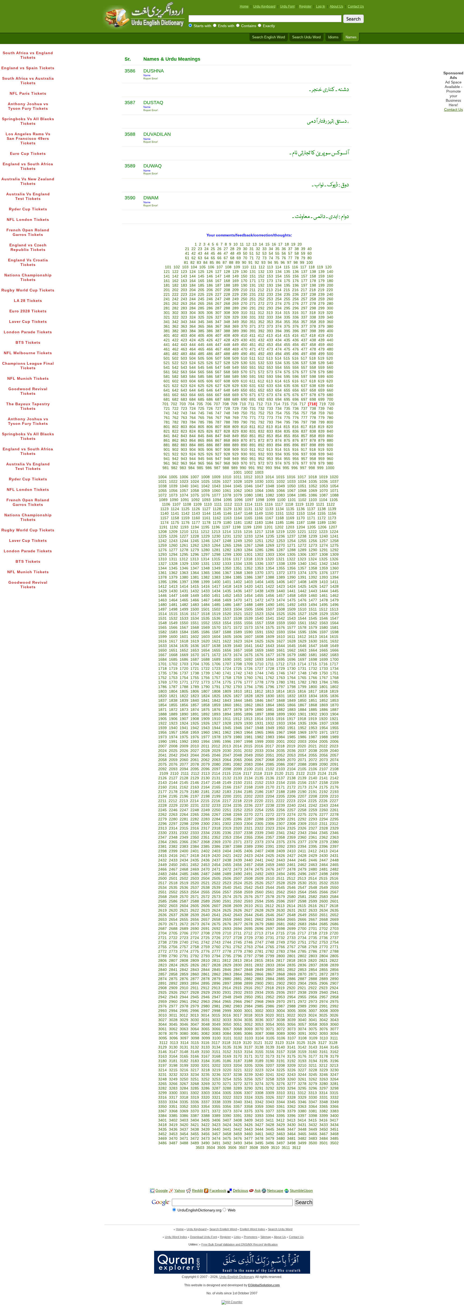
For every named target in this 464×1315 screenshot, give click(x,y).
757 (304, 413)
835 (287, 431)
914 (278, 450)
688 (227, 399)
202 (175, 290)
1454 (248, 596)
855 (287, 436)
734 (278, 409)
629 (235, 386)
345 (201, 322)
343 (184, 322)
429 (235, 340)
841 (167, 436)
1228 (194, 536)
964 (192, 463)
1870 (334, 705)
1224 (334, 532)
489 (235, 354)
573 (270, 372)
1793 (237, 687)
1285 (259, 550)
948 (227, 459)
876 (295, 441)
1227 (184, 536)
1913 (248, 719)
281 (167, 308)
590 (244, 377)
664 (192, 395)
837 (304, 431)
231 (252, 295)
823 (184, 431)
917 (304, 450)
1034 (302, 482)
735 (287, 409)
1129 (227, 509)
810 (244, 427)
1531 (162, 618)
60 (309, 253)
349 (235, 322)
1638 (216, 646)
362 (175, 326)
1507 (270, 609)
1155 (321, 514)
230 (244, 295)
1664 (313, 650)
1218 (269, 532)
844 (192, 436)
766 (209, 418)
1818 (323, 691)
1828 (248, 696)
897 (304, 445)
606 (209, 381)
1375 (313, 573)
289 (235, 308)
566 (209, 372)
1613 (312, 637)
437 (304, 340)
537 (304, 363)
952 (261, 459)
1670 (194, 655)
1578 (302, 628)
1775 (227, 682)
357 (304, 322)
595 (287, 377)
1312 (183, 559)
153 (270, 276)
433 (270, 340)
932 (261, 454)
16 (274, 244)
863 (184, 441)
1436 (237, 591)
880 (330, 441)
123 (184, 272)
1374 (302, 573)
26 (219, 249)
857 (304, 436)
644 (192, 390)
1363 (184, 573)
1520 (227, 614)
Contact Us (356, 6)
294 (278, 308)
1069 (313, 491)
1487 (237, 605)
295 (287, 308)
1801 (323, 687)
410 (244, 336)
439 (321, 340)
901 (167, 450)
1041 (194, 486)
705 (200, 404)
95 (276, 263)
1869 (323, 705)
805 (201, 427)
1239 (313, 536)
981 (165, 468)
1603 (205, 637)
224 (192, 295)
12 (248, 244)
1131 (248, 509)
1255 (302, 541)
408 (227, 336)
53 (264, 253)
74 (271, 258)
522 (175, 363)
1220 (291, 532)
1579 (313, 628)
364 (192, 326)
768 (227, 418)
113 (270, 267)
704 (191, 404)
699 (321, 399)
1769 (162, 682)
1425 (302, 587)
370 (244, 326)
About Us (336, 6)
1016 (291, 477)
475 (287, 349)
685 (201, 399)
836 (295, 431)
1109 (197, 504)
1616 (162, 641)
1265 (227, 545)
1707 (227, 664)
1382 (205, 577)
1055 (162, 491)
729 (235, 409)
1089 (163, 500)
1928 (227, 723)
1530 (334, 614)
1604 (216, 637)
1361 (162, 573)
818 (312, 427)
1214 (226, 532)
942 (175, 459)
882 (175, 445)
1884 (302, 710)
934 (278, 454)
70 (245, 258)
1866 (291, 705)
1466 (194, 600)
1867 (302, 705)
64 (206, 258)
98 (295, 263)
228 (227, 295)
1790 (205, 687)
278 (313, 304)
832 (261, 431)
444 (192, 345)
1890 (184, 714)
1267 (248, 545)
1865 (280, 705)
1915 (269, 719)
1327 (162, 564)
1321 (280, 559)
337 (304, 317)
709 (234, 404)
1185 (280, 523)
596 (295, 377)
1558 (270, 623)
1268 (259, 545)
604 (192, 381)
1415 (194, 587)
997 (303, 468)
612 (261, 381)
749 (235, 413)
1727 (259, 669)
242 (175, 299)
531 (252, 363)
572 (261, 372)
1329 (184, 564)
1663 (302, 650)
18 (287, 244)
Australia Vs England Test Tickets (28, 196)
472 (261, 349)
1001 (237, 472)
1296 (194, 555)
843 (184, 436)
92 (257, 263)
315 (287, 313)
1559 (280, 623)
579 (321, 372)
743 (184, 413)
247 (218, 299)
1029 (248, 482)
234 (278, 295)
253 (270, 299)
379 (321, 326)
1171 (311, 518)
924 (192, 454)
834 (278, 431)
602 (175, 381)
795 (287, 422)
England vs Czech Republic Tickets (28, 247)
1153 (300, 514)
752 (261, 413)
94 (270, 263)
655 (287, 390)
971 (252, 463)
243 (184, 299)
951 (252, 459)
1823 (194, 696)
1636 (194, 646)
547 (218, 368)
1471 (248, 600)
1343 (334, 564)
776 (295, 418)
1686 (184, 660)
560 (330, 368)
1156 (332, 514)
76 (284, 258)
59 (303, 253)
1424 (291, 587)
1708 (237, 664)
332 (261, 317)
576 (295, 372)
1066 (280, 491)
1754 (184, 678)
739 (321, 409)
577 (304, 372)
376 (295, 326)
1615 (334, 637)
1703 (184, 664)
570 (244, 372)
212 (261, 290)
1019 (323, 477)
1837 (162, 701)
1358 (313, 568)
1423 (280, 587)
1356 (291, 568)
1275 (334, 545)
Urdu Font (287, 6)
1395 (162, 582)
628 (227, 386)
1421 (259, 587)
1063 (248, 491)
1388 (270, 577)
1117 (279, 504)
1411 (334, 582)
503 (184, 358)
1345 (173, 568)
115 (287, 267)
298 (313, 308)
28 (232, 249)
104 (194, 267)
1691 (237, 660)
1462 (334, 596)
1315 (216, 559)
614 (278, 381)
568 (227, 372)
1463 (162, 600)
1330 (194, 564)
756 (295, 413)
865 (201, 441)
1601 (184, 637)
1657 (237, 650)
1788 (184, 687)
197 (304, 285)
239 (321, 295)
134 (278, 272)
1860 (227, 705)
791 (252, 422)
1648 (323, 646)
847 (218, 436)
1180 (227, 523)
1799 (302, 687)
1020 (334, 477)
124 (192, 272)
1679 (291, 655)
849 (235, 436)
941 (167, 459)
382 (175, 331)
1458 (291, 596)
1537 (227, 618)
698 (313, 399)
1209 (173, 532)
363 (184, 326)
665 (201, 395)
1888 (162, 714)
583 (184, 377)
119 (320, 267)
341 (167, 322)
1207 (333, 527)
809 (235, 427)
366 (209, 326)
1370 (259, 573)
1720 (184, 669)
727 (218, 409)
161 (167, 281)
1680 (302, 655)
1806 (194, 691)
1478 (323, 600)
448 (227, 345)
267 (218, 304)
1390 (291, 577)
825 (201, 431)
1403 (248, 582)
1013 (259, 477)
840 (330, 431)
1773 (205, 682)
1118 (289, 504)
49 (239, 253)
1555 (237, 623)
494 (278, 354)
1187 (300, 523)
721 (167, 409)
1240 (323, 536)
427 (218, 340)
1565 (162, 628)
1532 (173, 618)
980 (330, 463)
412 (261, 336)
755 (287, 413)
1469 (227, 600)
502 (175, 358)
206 (209, 290)
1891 (194, 714)
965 (201, 463)
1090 (174, 500)
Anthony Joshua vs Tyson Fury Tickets (28, 106)
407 (218, 336)
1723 (216, 669)
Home (244, 6)
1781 (291, 682)
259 (321, 299)
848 (227, 436)
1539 (248, 618)
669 (235, 395)
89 (237, 263)
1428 (334, 587)
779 (321, 418)
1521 (237, 614)
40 (309, 249)
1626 (270, 641)
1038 (162, 486)
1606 (237, 637)
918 (312, 450)
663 (184, 395)
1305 (291, 555)
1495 (323, 605)
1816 (302, 691)
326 (209, 317)
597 (304, 377)
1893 (216, 714)
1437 (248, 591)
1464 (173, 600)
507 (218, 358)
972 (261, 463)
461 (167, 349)
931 (252, 454)
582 (175, 377)
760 (330, 413)
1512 (323, 609)
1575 (270, 628)
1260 (173, 545)
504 (192, 358)
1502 (216, 609)
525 (201, 363)
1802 (334, 687)
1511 (313, 609)
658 (313, 390)
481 (167, 354)
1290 (313, 550)
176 (295, 281)
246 (209, 299)
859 (321, 436)
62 (193, 258)
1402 (237, 582)
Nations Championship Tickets (28, 277)
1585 (194, 632)
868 (227, 441)
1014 (269, 477)
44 (206, 253)
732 (261, 409)
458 (313, 345)
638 (313, 386)
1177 (196, 523)
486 (209, 354)
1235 (270, 536)
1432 (194, 591)
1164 (238, 518)
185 (201, 285)
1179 (217, 523)
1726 (248, 669)
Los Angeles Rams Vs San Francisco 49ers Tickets (28, 138)
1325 (323, 559)
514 (278, 358)
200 (330, 285)
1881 (270, 710)
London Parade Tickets (28, 332)
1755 (194, 678)
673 (270, 395)
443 (184, 345)
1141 (175, 514)
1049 (280, 486)
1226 (173, 536)
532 (261, 363)
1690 (227, 660)
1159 (185, 518)
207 (218, 290)
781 (167, 422)
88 (231, 263)
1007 (194, 477)
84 (205, 263)
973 (270, 463)
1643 (270, 646)
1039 (173, 486)
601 (167, 381)
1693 (259, 660)
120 (328, 267)
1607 (248, 637)
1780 (280, 682)
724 (192, 409)
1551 (194, 623)
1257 (323, 541)
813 (269, 427)
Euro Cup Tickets (28, 154)
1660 (270, 650)
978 (313, 463)
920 (330, 450)
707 (217, 404)
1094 (217, 500)
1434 (216, 591)
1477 (313, 600)
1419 (237, 587)
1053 (323, 486)
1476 (302, 600)
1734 (334, 669)
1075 (194, 495)
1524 (270, 614)
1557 (259, 623)
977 (304, 463)
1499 (184, 609)
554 (278, 368)
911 (252, 450)
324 (192, 317)
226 (209, 295)
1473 (270, 600)
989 (234, 468)
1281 (216, 550)
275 (287, 304)
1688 (205, 660)
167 (218, 281)
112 (262, 267)
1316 (226, 559)
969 (235, 463)
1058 (194, 491)
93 (263, 263)
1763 (280, 678)
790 (244, 422)
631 (252, 386)
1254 (291, 541)
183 (184, 285)
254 (278, 299)
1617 (173, 641)
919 (321, 450)
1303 (270, 555)
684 (192, 399)
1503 (227, 609)
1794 (248, 687)
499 (321, 354)
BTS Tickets (28, 343)
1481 (173, 605)
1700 (334, 660)
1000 (330, 468)
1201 (268, 527)
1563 (323, 623)
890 (244, 445)
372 (261, 326)
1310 (162, 559)
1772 (194, 682)
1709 (248, 664)
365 (201, 326)
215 (287, 290)
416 (295, 336)
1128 (217, 509)
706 (208, 404)
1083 (280, 495)
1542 (280, 618)
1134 (280, 509)
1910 (216, 719)
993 (269, 468)
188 (227, 285)
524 (192, 363)
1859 (216, 705)
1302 (259, 555)
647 (218, 390)
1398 (194, 582)
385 (201, 331)
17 (280, 244)
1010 (227, 477)
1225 (162, 536)
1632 (334, 641)
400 (330, 331)
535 (287, 363)
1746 (280, 673)
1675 (248, 655)
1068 (302, 491)
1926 (205, 723)
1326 (334, 559)
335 (287, 317)
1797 (280, 687)
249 (235, 299)
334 (278, 317)
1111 (218, 504)
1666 (334, 650)
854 (278, 436)
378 (313, 326)
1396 (173, 582)
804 (192, 427)
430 (244, 340)
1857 (194, 705)
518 (312, 358)
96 (283, 263)
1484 (205, 605)
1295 (184, 555)
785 (201, 422)
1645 (291, 646)
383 (184, 331)
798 (313, 422)
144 (192, 276)
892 (261, 445)
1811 (248, 691)
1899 (280, 714)
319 (321, 313)
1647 (313, 646)
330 (244, 317)
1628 (291, 641)
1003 (259, 472)
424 (192, 340)
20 (300, 244)
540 (330, 363)
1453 (237, 596)
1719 (173, 669)
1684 (162, 660)
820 (330, 427)
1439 (270, 591)
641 (167, 390)
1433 (205, 591)
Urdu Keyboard (264, 6)
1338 (280, 564)
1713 (291, 664)
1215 (237, 532)
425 (201, 340)
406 (209, 336)
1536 (216, 618)
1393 (323, 577)
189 (235, 285)
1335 (248, 564)
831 (252, 431)
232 (261, 295)
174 (278, 281)
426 (209, 340)
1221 (302, 532)
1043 (216, 486)
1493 (302, 605)
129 (235, 272)
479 (321, 349)
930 (244, 454)
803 (184, 427)
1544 (302, 618)
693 (270, 399)
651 (252, 390)
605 (201, 381)
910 (244, 450)
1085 (302, 495)
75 (277, 258)
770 (244, 418)
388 (227, 331)
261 (167, 304)
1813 (269, 691)
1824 (205, 696)
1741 (227, 673)
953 (270, 459)
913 (269, 450)
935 (287, 454)
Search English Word (268, 37)
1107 (176, 504)
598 (313, 377)
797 (304, 422)
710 (243, 404)
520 (330, 358)
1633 (162, 646)
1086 (313, 495)
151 (252, 276)
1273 (313, 545)
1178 (206, 523)
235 (287, 295)
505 (201, 358)
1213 (216, 532)
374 (278, 326)
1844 (237, 701)
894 (278, 445)
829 (235, 431)
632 (261, 386)
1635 (184, 646)
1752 (162, 678)
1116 (269, 504)
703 (182, 404)
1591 (259, 632)
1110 (208, 504)
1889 (173, 714)
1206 (322, 527)
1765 (302, 678)
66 (219, 258)
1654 (205, 650)
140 (330, 272)
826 (209, 431)
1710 (259, 664)
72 (258, 258)
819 (321, 427)
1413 (173, 587)
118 (312, 267)
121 (167, 272)
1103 (313, 500)
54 (271, 253)
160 (330, 276)
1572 (237, 628)
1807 (205, 691)
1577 (291, 628)
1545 (313, 618)
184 (192, 285)
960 (330, 459)
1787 (173, 687)
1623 (237, 641)
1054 (334, 486)
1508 (280, 609)
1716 (323, 664)
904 (192, 450)
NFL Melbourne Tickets (28, 353)
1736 (173, 673)
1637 (205, 646)
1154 (311, 514)
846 (209, 436)
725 (201, 409)
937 (304, 454)
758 (313, 413)
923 (184, 454)
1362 (173, 573)
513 (269, 358)
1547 (334, 618)
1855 (173, 705)
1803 (162, 691)
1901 (302, 714)
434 (278, 340)
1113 (238, 504)
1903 (323, 714)
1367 (227, 573)
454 (278, 345)
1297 (205, 555)
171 (252, 281)
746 (209, 413)
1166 (259, 518)
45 (213, 253)
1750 (323, 673)
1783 (313, 682)
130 (244, 272)
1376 (323, 573)
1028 (237, 482)
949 (235, 459)
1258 (334, 541)
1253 (280, 541)
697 (304, 399)
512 (261, 358)
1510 (302, 609)
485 (201, 354)
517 (304, 358)
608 (227, 381)
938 (313, 454)
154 (278, 276)
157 (304, 276)
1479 (334, 600)
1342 (323, 564)
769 (235, 418)
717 (302, 404)
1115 (259, 504)
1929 (237, 723)
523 (184, 363)
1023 (184, 482)
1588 (227, 632)
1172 (321, 518)
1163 (227, 518)
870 (244, 441)
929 (235, 454)
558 (313, 368)
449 (235, 345)
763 (184, 418)
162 (175, 281)
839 (321, 431)
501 (167, 358)
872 (261, 441)
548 (227, 368)
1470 (237, 600)
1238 (302, 536)
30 (245, 249)
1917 (291, 719)
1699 (323, 660)
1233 (248, 536)
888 (227, 445)
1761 (259, 678)
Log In (320, 6)
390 (244, 331)
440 (330, 340)
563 (184, 372)
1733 (323, 669)
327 (218, 317)
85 (212, 263)
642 (175, 390)
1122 (331, 504)
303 (184, 313)
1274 (323, 545)
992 (260, 468)
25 (213, 249)
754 (278, 413)
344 (192, 322)
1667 (162, 655)
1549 (173, 623)
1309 (334, 555)
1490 (270, 605)
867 (218, 441)
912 (261, 450)
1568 (194, 628)
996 (294, 468)
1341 (313, 564)
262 (175, 304)
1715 (312, 664)
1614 (323, 637)
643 (184, 390)
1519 (216, 614)
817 (304, 427)
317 (304, 313)
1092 (195, 500)
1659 (259, 650)
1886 (323, 710)
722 (175, 409)
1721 (194, 669)
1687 (194, 660)
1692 (248, 660)
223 (184, 295)
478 (313, 349)
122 (175, 272)
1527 (302, 614)
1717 (334, 664)
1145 (217, 514)
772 (261, 418)
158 (313, 276)
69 (239, 258)
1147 (238, 514)
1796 (270, 687)
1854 (162, 705)
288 (227, 308)
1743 (248, 673)
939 (321, 454)
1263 (205, 545)
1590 (248, 632)
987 (217, 468)
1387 (259, 577)
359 (321, 322)
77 (290, 258)
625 (201, 386)
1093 (206, 500)
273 (270, 304)
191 (252, 285)
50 (245, 253)
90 (244, 263)
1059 (205, 491)
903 (184, 450)
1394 (334, 577)
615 (287, 381)
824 (192, 431)
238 (313, 295)
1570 (216, 628)
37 (290, 249)
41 (187, 253)
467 (218, 349)
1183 (259, 523)
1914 (259, 719)
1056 (173, 491)
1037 (334, 482)
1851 (313, 701)
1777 (248, 682)
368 (227, 326)
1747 (291, 673)
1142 (185, 514)
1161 (206, 518)
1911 (227, 719)
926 (209, 454)
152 (261, 276)
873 (270, 441)
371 (252, 326)
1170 (300, 518)
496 (295, 354)
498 (313, 354)
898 (313, 445)
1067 (291, 491)
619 (321, 381)
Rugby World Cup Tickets (28, 290)
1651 (173, 650)
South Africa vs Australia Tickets (28, 80)
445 (201, 345)
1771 (184, 682)
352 (261, 322)
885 (201, 445)
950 (244, 459)
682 (175, 399)
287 (218, 308)
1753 (173, 678)
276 (295, 304)
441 (167, 345)
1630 (313, 641)
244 (192, 299)
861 (167, 441)
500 (330, 354)
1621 (216, 641)
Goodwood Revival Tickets (28, 391)
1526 (291, 614)
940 (330, 454)
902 (175, 450)
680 (330, 395)
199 (321, 285)
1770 (173, 682)
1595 (302, 632)
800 (330, 422)
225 (201, 295)
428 (227, 340)
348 (227, 322)
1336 (259, 564)
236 (295, 295)
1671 (205, 655)
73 (264, 258)
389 (235, 331)
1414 (184, 587)
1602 (194, 637)
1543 (291, 618)
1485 (216, 605)
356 (295, 322)
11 (242, 244)
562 (175, 372)
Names (351, 37)
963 (184, 463)
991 (251, 468)
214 (278, 290)
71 (251, 258)
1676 (259, 655)
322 (175, 317)
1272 (302, 545)
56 (284, 253)
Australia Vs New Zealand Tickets (28, 181)
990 (243, 468)
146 (209, 276)
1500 (194, 609)
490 (244, 354)
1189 (321, 523)
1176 (185, 523)
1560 (291, 623)
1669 (184, 655)
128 (227, 272)
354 (278, 322)
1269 (270, 545)
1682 (323, 655)
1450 (205, 596)
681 (167, 399)
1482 (184, 605)
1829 (259, 696)
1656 (227, 650)
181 (167, 285)
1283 (237, 550)
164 (192, 281)
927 (218, 454)
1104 (323, 500)
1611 (291, 637)
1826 (227, 696)
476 (295, 349)
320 (330, 313)
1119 (299, 504)
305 (201, 313)
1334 (237, 564)
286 (209, 308)
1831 (280, 696)
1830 (270, 696)
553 (270, 368)
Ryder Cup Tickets (28, 209)
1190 (332, 523)
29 (239, 249)
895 (287, 445)
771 (252, 418)
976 (295, 463)
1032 (280, 482)
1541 (270, 618)
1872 (173, 710)
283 (184, 308)
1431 (184, 591)
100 (309, 263)
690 (244, 399)
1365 (205, 573)
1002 (248, 472)
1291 (323, 550)
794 (278, 422)
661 (167, 395)
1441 (291, 591)
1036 (323, 482)
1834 (313, 696)
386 (209, 331)
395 (287, 331)
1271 (291, 545)
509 (235, 358)
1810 (237, 691)
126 (209, 272)
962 (175, 463)
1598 (334, 632)
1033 (291, 482)
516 (295, 358)
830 (244, 431)
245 (201, 299)
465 (201, 349)
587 (218, 377)
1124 (175, 509)
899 (321, 445)
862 (175, 441)
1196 (216, 527)
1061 (227, 491)
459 (321, 345)
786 (209, 422)
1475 (291, 600)
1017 (302, 477)
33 (264, 249)
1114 (248, 504)
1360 (334, 568)
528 (227, 363)
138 (313, 272)
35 (277, 249)
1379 (173, 577)
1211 (194, 532)
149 (235, 276)
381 (167, 331)
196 (295, 285)
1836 (334, 696)
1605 (227, 637)
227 (218, 295)
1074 (184, 495)
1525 (280, 614)
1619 (194, 641)
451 (252, 345)
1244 (184, 541)
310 (244, 313)
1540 (259, 618)
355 (287, 322)
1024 (194, 482)
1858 (205, 705)
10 (235, 244)
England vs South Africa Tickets (28, 166)
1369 (248, 573)
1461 (323, 596)
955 (287, 459)
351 (252, 322)
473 (270, 349)
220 (330, 290)
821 (167, 431)
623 (184, 386)
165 (201, 281)
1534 (194, 618)
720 (331, 404)
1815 (291, 691)
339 (321, 317)
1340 (302, 564)
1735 (162, 673)
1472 (259, 600)
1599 (162, 637)
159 (321, 276)
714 (277, 404)
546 (209, 368)
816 (295, 427)
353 (270, 322)
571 (252, 372)
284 (192, 308)
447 (218, 345)
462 (175, 349)
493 (270, 354)
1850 (302, 701)
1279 (194, 550)
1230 (216, 536)
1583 (173, 632)
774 (278, 418)
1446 (162, 596)
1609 (270, 637)
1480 (162, 605)
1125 (185, 509)
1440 (280, 591)
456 (295, 345)
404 (192, 336)
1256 (313, 541)
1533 (184, 618)
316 (295, 313)
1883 (291, 710)
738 (313, 409)
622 (175, 386)
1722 (205, 669)
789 (235, 422)
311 (252, 313)
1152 (290, 514)
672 (261, 395)
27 (226, 249)
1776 (237, 682)
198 (313, 285)
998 (312, 468)
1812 (259, 691)
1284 (248, 550)
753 (270, 413)
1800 (313, 687)
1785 (334, 682)
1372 (280, 573)
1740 (216, 673)
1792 (227, 687)
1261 (184, 545)
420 (330, 336)
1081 (259, 495)
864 (192, 441)
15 (267, 244)
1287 (280, 550)
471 (252, 349)
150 (244, 276)
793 (270, 422)
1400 (216, 582)
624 (192, 386)
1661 (280, 650)
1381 (194, 577)
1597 (323, 632)
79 (303, 258)
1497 (162, 609)
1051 (302, 486)
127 (218, 272)
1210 (184, 532)
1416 (205, 587)
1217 (259, 532)
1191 (163, 527)
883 (184, 445)
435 (287, 340)
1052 (313, 486)
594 (278, 377)
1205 (311, 527)
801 (167, 427)
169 (235, 281)
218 (312, 290)
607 (218, 381)
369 (235, 326)
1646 (302, 646)
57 (290, 253)
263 (184, 304)
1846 (259, 701)
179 (321, 281)
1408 (302, 582)
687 (218, 399)
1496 (334, 605)
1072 (162, 495)
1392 (313, 577)
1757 (216, 678)
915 (287, 450)
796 (295, 422)
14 (261, 244)
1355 (280, 568)
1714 (302, 664)
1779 (270, 682)
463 (184, 349)
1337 (270, 564)
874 (278, 441)
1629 (302, 641)
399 (321, 331)
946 (209, 459)
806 (209, 427)
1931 (259, 723)
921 (167, 454)
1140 (164, 514)
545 (201, 368)
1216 (248, 532)
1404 (259, 582)
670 (244, 395)
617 (304, 381)
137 (304, 272)
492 (261, 354)
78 (297, 258)
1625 (259, 641)
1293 (162, 555)
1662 (291, 650)
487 (218, 354)
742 (175, 413)
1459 (302, 596)
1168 (280, 518)
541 (167, 368)
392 (261, 331)
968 (227, 463)
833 (270, 431)
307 (218, 313)
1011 (237, 477)
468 (227, 349)
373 (270, 326)
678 (313, 395)
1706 (216, 664)
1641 (248, 646)
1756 (205, 678)
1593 (280, 632)
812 (261, 427)
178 (313, 281)
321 (167, 317)
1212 (205, 532)
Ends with (226, 26)
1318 (248, 559)
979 (321, 463)
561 (167, 372)
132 (261, 272)
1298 (216, 555)
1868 (313, 705)
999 (320, 468)
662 (175, 395)
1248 (227, 541)
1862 (248, 705)
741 (167, 413)
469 (235, 349)
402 (175, 336)
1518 (205, 614)
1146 (227, 514)
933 (270, 454)
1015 (280, 477)
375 (287, 326)
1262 (194, 545)
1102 (302, 500)
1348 (205, 568)
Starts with (202, 26)
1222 (312, 532)
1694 (270, 660)
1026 (216, 482)
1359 (323, 568)
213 (269, 290)
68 (232, 258)
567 (218, 372)
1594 (291, 632)
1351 (237, 568)
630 (244, 386)
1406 (280, 582)
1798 (291, 687)
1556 (248, 623)
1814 (280, 691)
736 (295, 409)
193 (270, 285)
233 (270, 295)
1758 (227, 678)
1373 (291, 573)
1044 (227, 486)
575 (287, 372)
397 (304, 331)
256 (295, 299)
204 (192, 290)
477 (304, 349)
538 (313, 363)
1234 (259, 536)
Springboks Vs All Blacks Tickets (28, 121)
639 (321, 386)
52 (258, 253)
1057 (184, 491)
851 (252, 436)
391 (252, 331)
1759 (237, 678)
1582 (162, 632)
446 (209, 345)
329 (235, 317)
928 (227, 454)
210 (244, 290)
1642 (259, 646)
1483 (194, 605)
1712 (280, 664)
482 (175, 354)
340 (330, 317)
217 (304, 290)
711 (251, 404)
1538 (237, 618)
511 (252, 358)
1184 (269, 523)
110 (245, 267)
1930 (248, 723)
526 (209, 363)
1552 (205, 623)
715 (285, 404)
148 (227, 276)
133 (270, 272)
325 (201, 317)
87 (225, 263)
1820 (162, 696)
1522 (248, 614)
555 (287, 368)
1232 (237, 536)
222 (175, 295)
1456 (270, 596)
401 (167, 336)
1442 (302, 591)
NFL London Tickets (28, 220)
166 (209, 281)
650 (244, 390)
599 (321, 377)
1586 (205, 632)
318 (312, 313)
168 (227, 281)
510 (244, 358)
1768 (334, 678)
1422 (270, 587)
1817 (312, 691)
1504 (237, 609)
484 (192, 354)
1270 (280, 545)
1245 (194, 541)
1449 (194, 596)
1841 (205, 701)
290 (244, 308)
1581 (334, 628)
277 (304, 304)
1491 (280, 605)
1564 (334, 623)
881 (167, 445)
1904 (334, 714)
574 (278, 372)
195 (287, 285)
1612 (302, 637)
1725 (237, 669)
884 (192, 445)
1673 (227, 655)
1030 (259, 482)
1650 (162, 650)
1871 (162, 710)
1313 (194, 559)
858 (313, 436)
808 (227, 427)
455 (287, 345)
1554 (227, 623)
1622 (227, 641)
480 (330, 349)
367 (218, 326)
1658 (248, 650)
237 (304, 295)
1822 (184, 696)
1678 (280, 655)
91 (250, 263)
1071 (334, 491)
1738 (194, 673)
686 (209, 399)
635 (287, 386)
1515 (173, 614)
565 (201, 372)
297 (304, 308)
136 (295, 272)
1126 (196, 509)
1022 (173, 482)
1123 (164, 509)
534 (278, 363)
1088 (334, 495)
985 (200, 468)
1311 (173, 559)
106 (211, 267)
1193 (184, 527)
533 (270, 363)
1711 (270, 664)
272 (261, 304)
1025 (205, 482)
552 (261, 368)
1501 (205, 609)
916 (295, 450)
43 (200, 253)
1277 (173, 550)
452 (261, 345)
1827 (237, 696)
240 (330, 295)
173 (270, 281)
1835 (323, 696)
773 (270, 418)
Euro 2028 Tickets (28, 311)
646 (209, 390)
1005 (173, 477)
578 (313, 372)
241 (167, 299)
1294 (173, 555)
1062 (237, 491)
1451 (216, 596)
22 (193, 249)
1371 (270, 573)
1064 (259, 491)
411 (252, 336)
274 (278, 304)
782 (175, 422)
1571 (227, 628)
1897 (259, 714)
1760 (248, 678)
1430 (173, 591)
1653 (194, 650)
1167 (269, 518)
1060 (216, 491)
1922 (162, 723)
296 (295, 308)
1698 (313, 660)
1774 (216, 682)
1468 (216, 600)
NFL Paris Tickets (28, 94)
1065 (270, 491)
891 (252, 445)
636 (295, 386)
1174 (164, 523)
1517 (194, 614)
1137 (311, 509)
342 (175, 322)
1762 (270, 678)
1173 (332, 518)
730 (244, 409)
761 (167, 418)
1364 (194, 573)
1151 (280, 514)
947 (218, 459)
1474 (280, 600)
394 (278, 331)
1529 (323, 614)
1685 (173, 660)
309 (235, 313)
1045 (237, 486)
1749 (313, 673)
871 (252, 441)
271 (252, 304)
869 (235, 441)
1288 (291, 550)
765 (201, 418)
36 (284, 249)
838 (313, 431)
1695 (280, 660)
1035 (313, 482)
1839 (184, 701)
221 (167, 295)
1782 (302, 682)
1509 (291, 609)
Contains (248, 26)
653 (270, 390)
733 (270, 409)
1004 (162, 477)
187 (218, 285)
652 (261, 390)
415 (287, 336)
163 (184, 281)
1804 (173, 691)
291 (252, 308)
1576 (280, 628)
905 (201, 450)
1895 (237, 714)
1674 (237, 655)
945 (201, 459)
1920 (323, 719)
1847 (270, 701)
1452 (227, 596)
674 (278, 395)
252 (261, 299)
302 (175, 313)
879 (321, 441)
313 (269, 313)
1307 (313, 555)
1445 (334, 591)
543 (184, 368)
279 (321, 304)
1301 (248, 555)
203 (184, 290)
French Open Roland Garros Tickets (27, 232)
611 (252, 381)
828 (227, 431)
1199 (247, 527)
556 (295, 368)
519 (321, 358)
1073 (173, 495)
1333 (227, 564)
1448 (184, 596)
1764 (291, 678)
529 (235, 363)
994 (277, 468)
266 (209, 304)
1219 (280, 532)
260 (330, 299)
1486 (227, 605)
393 (270, 331)
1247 (216, 541)
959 (321, 459)
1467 (205, 600)
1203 (290, 527)
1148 (248, 514)
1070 (323, 491)
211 (252, 290)
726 (209, 409)
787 (218, 422)
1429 (162, 591)
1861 (237, 705)
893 (270, 445)
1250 (248, 541)
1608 (259, 637)
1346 (184, 568)
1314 (205, 559)
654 (278, 390)
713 (268, 404)
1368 (237, 573)
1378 (162, 577)
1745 (270, 673)
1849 (291, 701)
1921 (334, 719)
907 (218, 450)
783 (184, 422)
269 (235, 304)
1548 (162, 623)
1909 (205, 719)
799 (321, 422)
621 (167, 386)
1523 (259, 614)
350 (244, 322)
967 (218, 463)
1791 (216, 687)
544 (192, 368)
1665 (323, 650)
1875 (205, 710)
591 (252, 377)
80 (309, 258)
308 (227, 313)
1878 (237, 710)
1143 (196, 514)
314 (278, 313)
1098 (260, 500)
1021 (162, 482)
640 (330, 386)
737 (304, 409)
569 (235, 372)
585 (201, 377)
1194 (195, 527)
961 (167, 463)
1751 (334, 673)
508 (227, 358)
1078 (227, 495)
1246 (205, 541)
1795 (259, 687)
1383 (216, 577)
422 (175, 340)
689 (235, 399)
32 (258, 249)
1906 (173, 719)
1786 (162, 687)
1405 (270, 582)
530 (244, 363)
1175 (175, 523)
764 (192, 418)
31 (251, 249)
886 (209, 445)
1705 (205, 664)
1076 (205, 495)
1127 (206, 509)
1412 (162, 587)
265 (201, 304)
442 (175, 345)
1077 (216, 495)
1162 (217, 518)
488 (227, 354)
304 (192, 313)
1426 (313, 587)
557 (304, 368)
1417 (216, 587)
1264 (216, 545)
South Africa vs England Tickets (28, 55)
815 (287, 427)
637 (304, 386)
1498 (173, 609)
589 (235, 377)
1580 (323, 628)
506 (209, 358)
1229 (205, 536)
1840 (194, 701)
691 (252, 399)
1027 (227, 482)
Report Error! (150, 78)
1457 (280, 596)
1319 (259, 559)
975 (287, 463)
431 (252, 340)
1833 (302, 696)
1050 (291, 486)
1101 (292, 500)
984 (191, 468)
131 (252, 272)
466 (209, 349)
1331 (205, 564)
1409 (313, 582)
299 (321, 308)
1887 (334, 710)
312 (261, 313)
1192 (174, 527)
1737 (184, 673)
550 (244, 368)
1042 (205, 486)
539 (321, 363)
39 (303, 249)
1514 (162, 614)
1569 (205, 628)
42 (193, 253)
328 (227, 317)
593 (270, 377)
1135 (290, 509)
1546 (323, 618)
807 (218, 427)
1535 (205, 618)
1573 (248, 628)
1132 (259, 509)
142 (175, 276)
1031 (270, 482)
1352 (248, 568)
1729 (280, 669)
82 (192, 263)
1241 (334, 536)
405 (201, 336)
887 (218, 445)
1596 (313, 632)
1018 (312, 477)
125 (201, 272)
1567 (184, 628)
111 (253, 267)
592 (261, 377)
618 (312, 381)
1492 (291, 605)
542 (175, 368)
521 (167, 363)
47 (226, 253)
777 (304, 418)
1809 (227, 691)
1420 (248, 587)
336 (295, 317)
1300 (237, 555)
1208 (162, 532)
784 (192, 422)
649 (235, 390)
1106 (166, 504)
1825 (216, 696)
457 (304, 345)
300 (330, 308)
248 (227, 299)
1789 (194, 687)
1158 (175, 518)
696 (295, 399)
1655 (216, 650)
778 (313, 418)
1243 (173, 541)
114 (278, 267)
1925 (194, 723)
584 (192, 377)
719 (322, 404)
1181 (238, 523)
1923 (173, 723)
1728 (270, 669)
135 (287, 272)
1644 (280, 646)
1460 (313, 596)
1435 (227, 591)
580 (330, 372)
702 (174, 404)
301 (167, 313)
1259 (162, 545)
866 (209, 441)
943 (184, 459)
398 (313, 331)
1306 (302, 555)
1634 (173, 646)
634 (278, 386)
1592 (270, 632)
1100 (281, 500)
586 (209, 377)
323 (184, 317)
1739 (205, 673)
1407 (291, 582)
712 (259, 404)
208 (227, 290)
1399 (205, 582)
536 (295, 363)
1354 (270, 568)
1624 (248, 641)
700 (330, 399)
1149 (259, 514)
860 (330, 436)
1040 (184, 486)
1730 (291, 669)
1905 (162, 719)
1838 (173, 701)
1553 (216, 623)
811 (252, 427)
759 (321, 413)
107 (219, 267)
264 (192, 304)
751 (252, 413)
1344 (162, 568)
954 (278, 459)
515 (287, 358)
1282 (227, 550)
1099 (270, 500)
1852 (323, 701)
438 (313, 340)
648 (227, 390)
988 (226, 468)
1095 (227, 500)
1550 (184, 623)
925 (201, 454)
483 (184, 354)
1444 (323, 591)
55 (277, 253)
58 (297, 253)
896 (295, 445)
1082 (270, 495)
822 (175, 431)
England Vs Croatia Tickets (28, 262)
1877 (227, 710)
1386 (248, 577)
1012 (248, 477)
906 (209, 450)
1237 (291, 536)
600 (330, 377)
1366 (216, 573)
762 (175, 418)
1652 (184, 650)
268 (227, 304)
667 (218, 395)
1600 (173, 637)
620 (330, 381)
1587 (216, 632)
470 (244, 349)
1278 (184, 550)
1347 (194, 568)
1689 (216, 660)
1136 (300, 509)
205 (201, 290)
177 (304, 281)
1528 (313, 614)
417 (304, 336)
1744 (259, 673)
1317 (237, 559)
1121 (320, 504)
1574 (259, 628)
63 (200, 258)
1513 (334, 609)
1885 (313, 710)
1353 (259, 568)
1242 (162, 541)
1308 (323, 555)
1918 (302, 719)
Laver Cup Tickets (28, 322)
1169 (290, 518)
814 (278, 427)
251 (252, 299)
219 (321, 290)
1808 (216, 691)
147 (218, 276)
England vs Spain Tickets (28, 68)
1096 (238, 500)
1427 (323, 587)
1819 (334, 691)
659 (321, 390)
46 (219, 253)
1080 (248, 495)
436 (295, 340)
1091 (184, 500)
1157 (164, 518)
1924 (184, 723)
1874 (194, 710)
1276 (162, 550)
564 (192, 372)
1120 (310, 504)
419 (321, 336)
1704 (194, 664)
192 (261, 285)
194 (278, 285)
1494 (313, 605)
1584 (184, 632)
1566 (173, 628)
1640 (237, 646)
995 (286, 468)
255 (287, 299)
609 (235, 381)
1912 (237, 719)
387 (218, 331)
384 (192, 331)
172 (261, 281)
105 (202, 267)
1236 (280, 536)
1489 (259, 605)
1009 (216, 477)
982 (174, 468)
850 (244, 436)
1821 (173, 696)
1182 (248, 523)
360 (330, 322)
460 (330, 345)
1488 (248, 605)
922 (175, 454)
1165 (248, 518)
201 (167, 290)
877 (304, 441)
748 (227, 413)
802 (175, 427)
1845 (248, 701)
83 (199, 263)
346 (209, 322)
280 (330, 304)
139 (321, 272)
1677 (270, 655)
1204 (300, 527)
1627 (280, 641)
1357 (302, 568)
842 (175, 436)
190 (244, 285)
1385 (237, 577)
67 (226, 258)
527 (218, 363)
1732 (313, 669)
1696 (291, 660)
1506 (259, 609)
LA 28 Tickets (28, 301)
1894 (227, 714)
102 (176, 267)
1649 (334, 646)
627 (218, 386)
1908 (194, 719)
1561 (302, 623)
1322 (291, 559)
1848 (280, 701)
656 (295, 390)
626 (209, 386)
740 (330, 409)
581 (167, 377)
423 (184, 340)
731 (252, 409)
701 (165, 404)
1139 (332, 509)
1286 (270, 550)
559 (321, 368)
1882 (280, 710)
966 (209, 463)
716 (294, 404)
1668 (173, 655)
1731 (302, 669)
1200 (257, 527)
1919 (312, 719)
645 (201, 390)
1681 (313, 655)
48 (232, 253)
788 (227, 422)
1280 (205, 550)
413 (269, 336)
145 (201, 276)
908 (227, 450)
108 (228, 267)
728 (227, 409)
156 (295, 276)
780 (330, 418)
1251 (259, 541)
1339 (291, 564)
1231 (227, 536)
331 (252, 317)
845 (201, 436)
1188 (311, 523)
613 (269, 381)
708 (225, 404)
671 (252, 395)
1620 (205, 641)
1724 (227, 669)
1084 (291, 495)
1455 (259, 596)
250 (244, 299)
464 (192, 349)
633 (270, 386)
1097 (249, 500)
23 (200, 249)
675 (287, 395)
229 (235, 295)
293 (270, 308)
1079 (237, 495)
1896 (248, 714)
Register (305, 6)
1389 (280, 577)
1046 (248, 486)
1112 (228, 504)
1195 (205, 527)
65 (213, 258)
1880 (259, 710)
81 (186, 263)
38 (297, 249)
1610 (280, 637)
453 (270, 345)
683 (184, 399)
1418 (227, 587)
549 (235, 368)
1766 (313, 678)
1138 (321, 509)
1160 (196, 518)
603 (184, 381)
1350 (227, 568)
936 (295, 454)
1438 (259, 591)
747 (218, 413)
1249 (237, 541)
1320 (269, 559)
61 (187, 258)
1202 (279, 527)
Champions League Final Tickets (28, 365)
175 (287, 281)
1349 (216, 568)
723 (184, 409)
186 (209, 285)
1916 (280, 719)
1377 (334, 573)
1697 (302, 660)
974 (278, 463)
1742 (237, 673)
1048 (270, 486)
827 (218, 431)
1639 (227, 646)
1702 (173, 664)
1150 (269, 514)
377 (304, 326)
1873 (184, 710)
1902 (313, 714)
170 (244, 281)
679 (321, 395)
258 (313, 299)
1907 (184, 719)
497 (304, 354)
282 (175, 308)
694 (278, 399)
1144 (206, 514)
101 (168, 267)
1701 (162, 664)
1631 (323, 641)
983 (183, 468)
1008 (205, 477)
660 (330, 390)
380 (330, 326)
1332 (216, 564)
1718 (162, 669)
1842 (216, 701)
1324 (312, 559)
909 (235, 450)
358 (313, 322)
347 (218, 322)
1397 (184, 582)
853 (270, 436)
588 (227, 377)
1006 (184, 477)
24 (206, 249)
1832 (291, 696)
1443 (313, 591)
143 (184, 276)
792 (261, 422)
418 (312, 336)
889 (235, 445)
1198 (237, 527)
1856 (184, 705)
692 (261, 399)
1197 (226, 527)
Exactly (269, 26)
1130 (238, 509)
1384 (227, 577)
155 (287, 276)
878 (313, 441)
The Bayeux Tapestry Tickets (28, 406)
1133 (269, 509)
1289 (302, 550)
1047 (259, 486)
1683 (334, 655)
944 (192, 459)
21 (187, 249)
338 (313, 317)
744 (192, 413)
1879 (248, 710)
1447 (173, 596)
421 (167, 340)
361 (167, 326)
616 (295, 381)
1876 (216, 710)
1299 (227, 555)
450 (244, 345)
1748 (302, 673)
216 (295, 290)
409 (235, 336)
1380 (184, 577)
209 (235, 290)
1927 (216, 723)
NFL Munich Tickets (28, 379)
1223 (323, 532)
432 (261, 340)
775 (287, 418)
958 (313, 459)
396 (295, 331)
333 (270, 317)
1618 (184, 641)
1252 (270, 541)
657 (304, 390)
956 (295, 459)
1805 (184, 691)
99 (302, 263)
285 (201, 308)
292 (261, 308)
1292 (334, 550)
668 (227, 395)
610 (244, 381)
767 (218, 418)
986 (208, 468)
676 (295, 395)
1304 (280, 555)
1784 (323, 682)
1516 (184, 614)
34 (271, 249)
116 (295, 267)
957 (304, 459)
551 (252, 368)
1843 (227, 701)
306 (209, 313)
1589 (237, 632)
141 (167, 276)
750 (244, 413)
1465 (184, 600)
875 (287, 441)
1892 (205, 714)
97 (289, 263)
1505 (248, 609)
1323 (302, 559)
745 (201, 413)
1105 (333, 500)
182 (175, 285)
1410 (323, 582)
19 (293, 244)
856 (295, 436)
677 (304, 395)
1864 (270, 705)
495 (287, 354)
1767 (323, 678)
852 (261, 436)
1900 (291, 714)
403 (184, 336)
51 (251, 253)
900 (330, 445)
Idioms (333, 37)
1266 (237, 545)
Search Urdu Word (306, 37)
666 (209, 395)
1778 (259, 682)
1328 (173, 564)
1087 (323, 495)
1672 (216, 655)
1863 (259, 705)
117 (303, 267)
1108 (187, 504)
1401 (227, 582)
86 (218, 263)
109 (237, 267)
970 (244, 463)
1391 (302, 577)
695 (287, 399)
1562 (313, 623)
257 (304, 299)
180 (330, 281)
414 (278, 336)
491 (252, 354)
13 (254, 244)
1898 (270, 714)
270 (244, 304)
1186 (290, 523)
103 (185, 267)
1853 (334, 701)
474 (278, 349)
